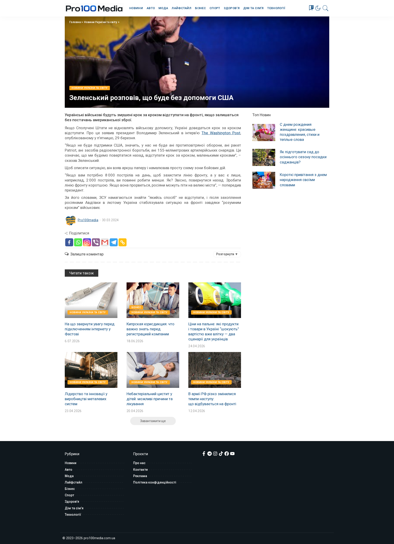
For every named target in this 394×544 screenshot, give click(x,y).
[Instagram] (87, 242)
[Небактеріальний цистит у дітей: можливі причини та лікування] (153, 370)
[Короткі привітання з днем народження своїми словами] (263, 180)
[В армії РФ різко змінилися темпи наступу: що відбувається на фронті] (214, 370)
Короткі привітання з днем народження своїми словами (303, 179)
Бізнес (136, 307)
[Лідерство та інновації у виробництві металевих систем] (91, 370)
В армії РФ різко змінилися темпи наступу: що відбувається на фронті (212, 399)
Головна (75, 22)
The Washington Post (221, 133)
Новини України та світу (100, 22)
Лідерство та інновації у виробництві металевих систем (86, 399)
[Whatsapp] (78, 242)
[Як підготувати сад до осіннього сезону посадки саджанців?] (263, 157)
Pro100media (88, 220)
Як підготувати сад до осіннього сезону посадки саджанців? (303, 157)
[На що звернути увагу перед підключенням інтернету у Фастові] (91, 300)
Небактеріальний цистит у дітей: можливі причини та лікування (150, 399)
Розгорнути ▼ (227, 254)
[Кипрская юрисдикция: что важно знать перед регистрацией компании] (153, 300)
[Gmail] (105, 242)
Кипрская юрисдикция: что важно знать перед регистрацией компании (150, 329)
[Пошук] (325, 8)
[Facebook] (69, 242)
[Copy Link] (123, 242)
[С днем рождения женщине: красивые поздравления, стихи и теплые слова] (263, 132)
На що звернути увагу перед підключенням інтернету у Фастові (89, 329)
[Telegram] (114, 242)
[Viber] (96, 242)
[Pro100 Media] (94, 8)
